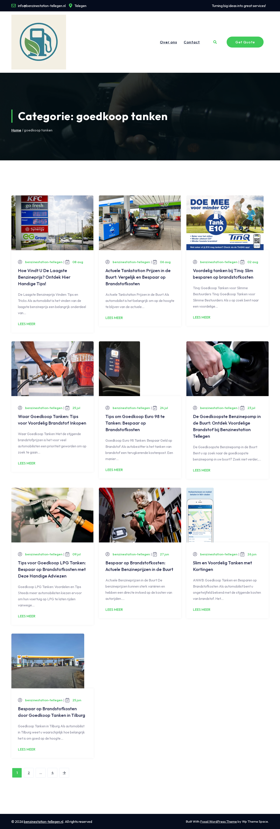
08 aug (77, 262)
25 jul (76, 408)
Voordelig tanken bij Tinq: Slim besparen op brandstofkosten (223, 274)
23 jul (251, 408)
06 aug (165, 262)
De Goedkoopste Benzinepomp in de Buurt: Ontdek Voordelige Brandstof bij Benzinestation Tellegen (227, 426)
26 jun (251, 554)
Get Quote (245, 42)
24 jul (164, 408)
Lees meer (26, 324)
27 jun (164, 554)
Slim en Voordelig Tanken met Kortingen (222, 566)
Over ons (168, 42)
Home (16, 130)
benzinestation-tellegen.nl (43, 821)
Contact (192, 42)
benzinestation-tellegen (43, 262)
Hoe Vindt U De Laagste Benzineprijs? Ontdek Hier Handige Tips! (44, 277)
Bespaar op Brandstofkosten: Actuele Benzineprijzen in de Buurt (139, 566)
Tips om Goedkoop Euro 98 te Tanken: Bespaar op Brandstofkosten (135, 423)
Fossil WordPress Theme (218, 821)
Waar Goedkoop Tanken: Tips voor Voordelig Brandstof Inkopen (52, 420)
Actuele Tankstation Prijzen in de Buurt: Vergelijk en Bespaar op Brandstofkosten (138, 277)
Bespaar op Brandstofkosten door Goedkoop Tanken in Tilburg (51, 712)
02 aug (252, 262)
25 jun (76, 700)
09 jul (76, 554)
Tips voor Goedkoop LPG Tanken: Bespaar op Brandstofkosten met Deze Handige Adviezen (52, 569)
